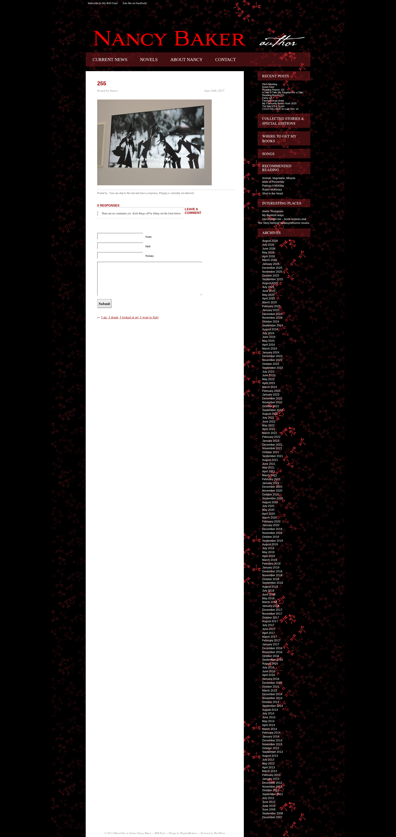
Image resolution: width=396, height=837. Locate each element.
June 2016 (268, 671)
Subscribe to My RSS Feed (103, 3)
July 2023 (268, 371)
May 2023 (268, 379)
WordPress (219, 833)
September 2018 (272, 582)
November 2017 (272, 613)
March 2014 (269, 729)
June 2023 (268, 375)
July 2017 (268, 625)
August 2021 (270, 460)
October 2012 (270, 790)
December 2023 (272, 356)
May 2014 (268, 721)
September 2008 (272, 813)
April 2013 (268, 767)
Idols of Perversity (273, 181)
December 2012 (272, 782)
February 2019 (271, 563)
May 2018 (268, 598)
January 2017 (270, 644)
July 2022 (268, 417)
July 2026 (268, 244)
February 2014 (271, 732)
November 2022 (272, 402)
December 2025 (272, 267)
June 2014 (268, 717)
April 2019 (268, 556)
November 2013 (272, 744)
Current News (110, 59)
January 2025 (270, 310)
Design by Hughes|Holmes (183, 833)
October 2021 (270, 452)
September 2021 (272, 456)
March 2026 (269, 260)
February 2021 (271, 479)
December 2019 (272, 529)
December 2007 (272, 817)
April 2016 (268, 675)
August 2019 (270, 544)
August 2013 (270, 755)
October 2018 (270, 579)
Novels (149, 59)
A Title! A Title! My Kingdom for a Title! (282, 92)
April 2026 (268, 256)
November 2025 (272, 271)
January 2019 (270, 567)
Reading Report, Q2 (273, 89)
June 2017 (268, 629)
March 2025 (269, 302)
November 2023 (272, 360)
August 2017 (270, 621)
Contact (225, 59)
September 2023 (272, 367)
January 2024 (270, 352)
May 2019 (268, 552)
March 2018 (269, 602)
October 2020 (270, 494)
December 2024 (272, 314)
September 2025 (272, 279)
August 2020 (270, 502)
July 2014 (268, 713)
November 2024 (272, 317)
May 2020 (268, 509)
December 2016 (272, 648)
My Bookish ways (273, 215)
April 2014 (268, 725)
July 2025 (268, 287)
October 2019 (270, 536)
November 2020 (272, 490)
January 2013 (270, 778)
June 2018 (268, 594)
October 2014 (270, 702)
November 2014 (272, 698)
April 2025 (268, 298)
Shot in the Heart (272, 193)
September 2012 (272, 794)
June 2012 (268, 802)
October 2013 (270, 748)
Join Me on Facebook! (135, 3)
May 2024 (268, 340)
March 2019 (269, 560)
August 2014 (270, 709)
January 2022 (270, 440)
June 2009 (268, 809)
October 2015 (270, 686)
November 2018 (272, 575)
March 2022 (269, 433)
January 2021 (270, 483)
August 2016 (270, 663)
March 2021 (269, 475)
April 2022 (268, 429)
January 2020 (270, 525)
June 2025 (268, 291)
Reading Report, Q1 (273, 95)
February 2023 (271, 391)
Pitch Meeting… (271, 84)
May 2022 (268, 425)
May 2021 (268, 467)
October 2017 (270, 617)
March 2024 (269, 348)
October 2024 (270, 321)
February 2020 (271, 521)
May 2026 (268, 252)
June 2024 (268, 337)
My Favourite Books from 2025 (279, 103)
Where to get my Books (279, 138)
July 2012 (268, 798)
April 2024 (268, 344)
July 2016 (268, 667)
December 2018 (272, 571)
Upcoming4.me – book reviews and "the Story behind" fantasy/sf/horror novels (283, 221)
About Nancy (186, 59)
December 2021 (272, 444)
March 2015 (269, 690)
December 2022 (272, 398)
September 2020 (272, 498)
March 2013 (269, 771)
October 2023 (270, 364)
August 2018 (270, 586)
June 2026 (268, 248)
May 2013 (268, 763)
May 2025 (268, 294)
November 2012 (272, 786)
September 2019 (272, 540)
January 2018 (270, 606)
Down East (268, 87)
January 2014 (270, 736)
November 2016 (272, 652)
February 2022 (271, 437)
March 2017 (269, 636)
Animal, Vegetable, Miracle (278, 178)
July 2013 (268, 759)
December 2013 (272, 740)
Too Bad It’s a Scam (273, 106)
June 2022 (268, 421)
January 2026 (270, 264)
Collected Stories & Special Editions (283, 121)
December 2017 (272, 609)
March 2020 (269, 517)
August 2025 (270, 283)
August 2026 (270, 240)
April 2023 (268, 383)
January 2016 (270, 679)
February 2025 (271, 306)
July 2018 (268, 590)
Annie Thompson (272, 211)
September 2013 (272, 752)
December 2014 (272, 694)
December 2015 (272, 682)
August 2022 (270, 413)
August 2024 (270, 329)
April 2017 (268, 633)
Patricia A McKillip (273, 185)
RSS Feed (160, 833)
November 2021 (272, 448)
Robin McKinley (272, 189)
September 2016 (272, 659)
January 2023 (270, 394)
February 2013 (271, 775)
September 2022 (272, 410)
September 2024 (272, 325)
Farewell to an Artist (273, 100)
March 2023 (269, 387)
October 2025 (270, 275)
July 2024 (268, 333)
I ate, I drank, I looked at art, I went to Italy (130, 317)
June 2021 (268, 464)
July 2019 (268, 548)
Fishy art (267, 98)
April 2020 (268, 513)
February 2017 (271, 640)
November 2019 (272, 533)
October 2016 (270, 656)
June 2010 (268, 805)
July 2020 (268, 506)
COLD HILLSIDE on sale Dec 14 (280, 109)
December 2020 (272, 486)
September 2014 (272, 706)
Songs (268, 153)
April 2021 (268, 471)
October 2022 (270, 406)
